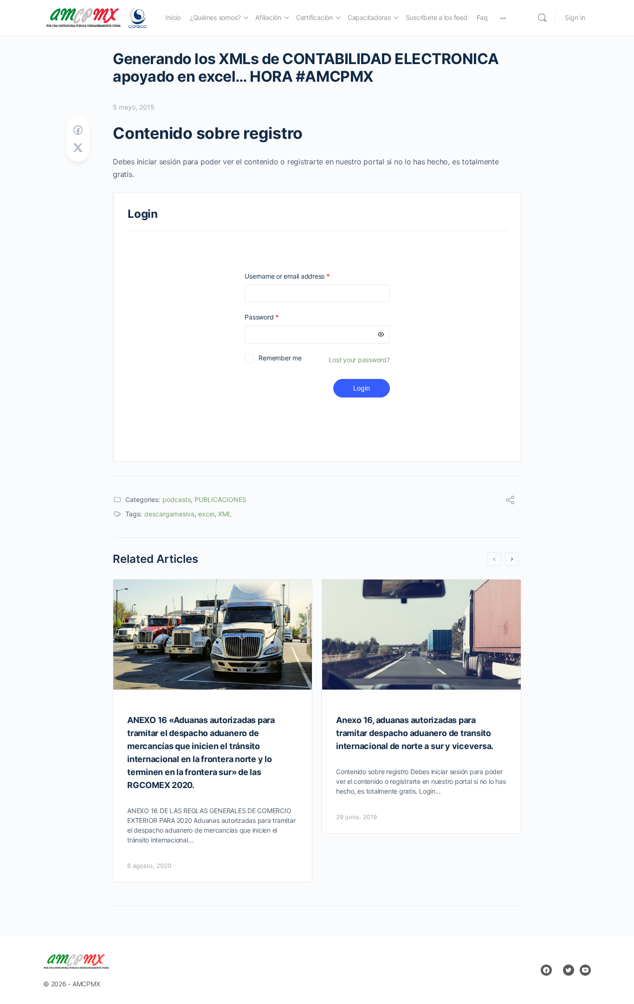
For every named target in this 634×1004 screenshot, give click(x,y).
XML (225, 514)
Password (275, 316)
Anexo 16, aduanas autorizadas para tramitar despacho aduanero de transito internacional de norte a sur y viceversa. (414, 733)
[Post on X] (78, 148)
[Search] (542, 17)
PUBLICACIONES (220, 499)
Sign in (575, 17)
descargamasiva (169, 514)
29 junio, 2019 (356, 817)
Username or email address (300, 276)
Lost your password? (359, 360)
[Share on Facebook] (78, 130)
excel (206, 514)
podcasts (176, 499)
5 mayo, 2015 (134, 107)
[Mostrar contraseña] (381, 334)
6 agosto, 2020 (149, 865)
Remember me (280, 358)
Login (361, 388)
